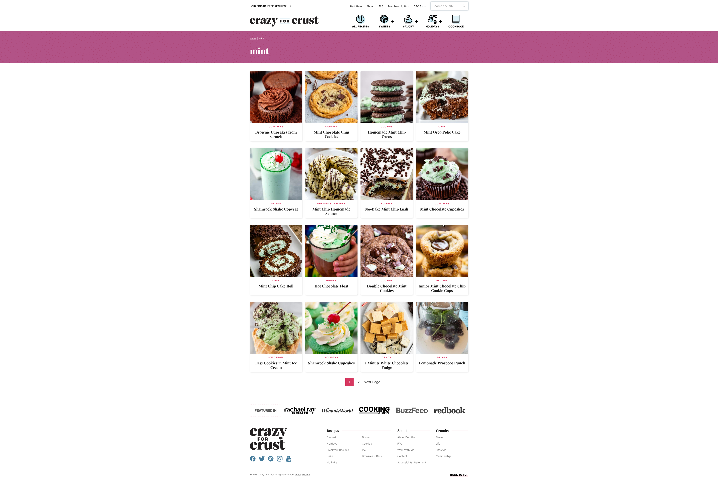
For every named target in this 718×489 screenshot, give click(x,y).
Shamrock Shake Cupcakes (331, 362)
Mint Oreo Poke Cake (442, 131)
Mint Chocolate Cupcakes (442, 208)
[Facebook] (253, 460)
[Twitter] (262, 460)
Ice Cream (276, 357)
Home (253, 38)
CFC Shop (420, 6)
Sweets (384, 26)
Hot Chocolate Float (331, 285)
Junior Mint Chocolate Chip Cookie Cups (442, 288)
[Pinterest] (271, 460)
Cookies (331, 126)
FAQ (380, 6)
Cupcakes (276, 126)
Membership (443, 456)
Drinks (276, 203)
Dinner (366, 437)
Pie (364, 449)
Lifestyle (441, 449)
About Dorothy (406, 437)
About (370, 6)
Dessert (331, 437)
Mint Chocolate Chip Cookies (331, 134)
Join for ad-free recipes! (268, 6)
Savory (408, 26)
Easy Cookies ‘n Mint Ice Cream (276, 365)
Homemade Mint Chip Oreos (387, 134)
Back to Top (459, 474)
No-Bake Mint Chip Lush (386, 208)
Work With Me (405, 449)
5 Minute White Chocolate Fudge (387, 365)
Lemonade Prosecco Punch (442, 362)
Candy (387, 357)
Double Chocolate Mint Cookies (386, 288)
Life (438, 443)
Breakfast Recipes (331, 203)
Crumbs (442, 430)
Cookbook (456, 26)
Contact (402, 456)
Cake (442, 126)
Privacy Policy (302, 474)
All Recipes (360, 26)
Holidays (432, 26)
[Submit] (464, 6)
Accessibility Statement (411, 462)
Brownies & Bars (372, 456)
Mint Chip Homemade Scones (331, 211)
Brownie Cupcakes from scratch (276, 134)
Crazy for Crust (268, 439)
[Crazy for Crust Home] (284, 21)
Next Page (372, 383)
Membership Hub (398, 6)
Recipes (442, 280)
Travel (439, 437)
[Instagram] (280, 460)
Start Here (355, 6)
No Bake (387, 203)
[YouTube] (289, 460)
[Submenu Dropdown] (392, 21)
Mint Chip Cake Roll (276, 285)
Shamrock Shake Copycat (276, 208)
